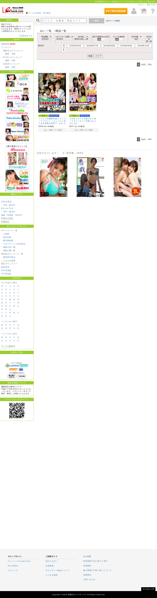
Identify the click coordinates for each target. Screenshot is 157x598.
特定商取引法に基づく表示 (95, 561)
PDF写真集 (6, 270)
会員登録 (50, 566)
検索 (96, 20)
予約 (5, 205)
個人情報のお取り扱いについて (97, 570)
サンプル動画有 (8, 346)
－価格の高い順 (8, 250)
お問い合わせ (89, 579)
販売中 (12, 205)
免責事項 (87, 575)
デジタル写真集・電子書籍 (39, 13)
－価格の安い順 (8, 247)
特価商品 (5, 222)
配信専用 (5, 267)
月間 (13, 54)
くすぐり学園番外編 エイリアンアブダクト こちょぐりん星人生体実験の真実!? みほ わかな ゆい (52, 122)
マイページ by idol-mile (19, 561)
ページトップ (148, 589)
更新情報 (5, 44)
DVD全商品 (6, 202)
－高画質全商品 (8, 257)
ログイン (141, 5)
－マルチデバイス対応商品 (13, 244)
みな (71, 123)
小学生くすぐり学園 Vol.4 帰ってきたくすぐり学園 (82, 120)
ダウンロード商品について (58, 570)
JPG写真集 (6, 274)
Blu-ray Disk (7, 208)
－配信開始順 (7, 240)
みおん (93, 121)
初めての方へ (152, 5)
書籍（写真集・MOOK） (12, 215)
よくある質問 (52, 575)
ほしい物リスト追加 (53, 130)
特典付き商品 (7, 218)
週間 (7, 54)
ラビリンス (13, 570)
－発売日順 (6, 237)
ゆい (76, 123)
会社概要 (87, 556)
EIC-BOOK (13, 566)
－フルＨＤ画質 (8, 260)
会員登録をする (25, 36)
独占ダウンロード (9, 264)
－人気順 (5, 234)
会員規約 (87, 566)
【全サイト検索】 (113, 21)
